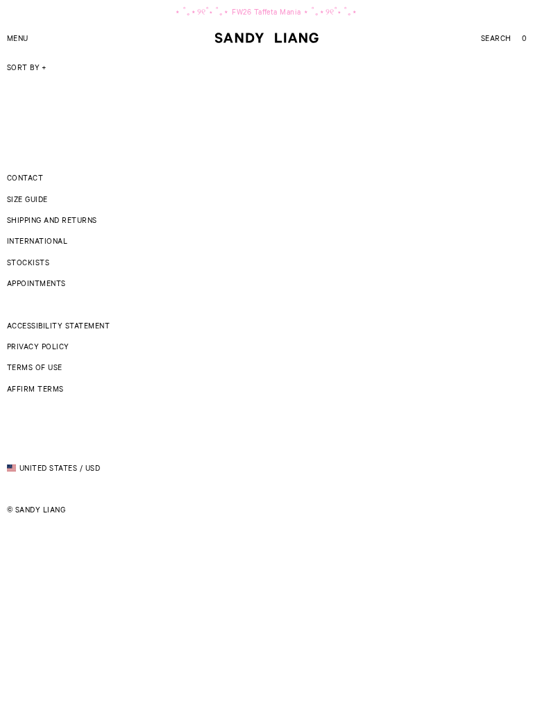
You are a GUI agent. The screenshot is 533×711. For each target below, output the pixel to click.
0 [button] (524, 37)
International (37, 240)
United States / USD (59, 467)
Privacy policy (38, 346)
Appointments (36, 282)
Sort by (23, 67)
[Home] (266, 38)
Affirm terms (35, 388)
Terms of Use (34, 366)
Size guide (27, 198)
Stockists (28, 262)
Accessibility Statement (58, 325)
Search (496, 37)
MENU (17, 37)
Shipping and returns (52, 219)
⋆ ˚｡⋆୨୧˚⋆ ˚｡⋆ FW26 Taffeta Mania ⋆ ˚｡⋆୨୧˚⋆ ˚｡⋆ (266, 11)
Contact (25, 177)
